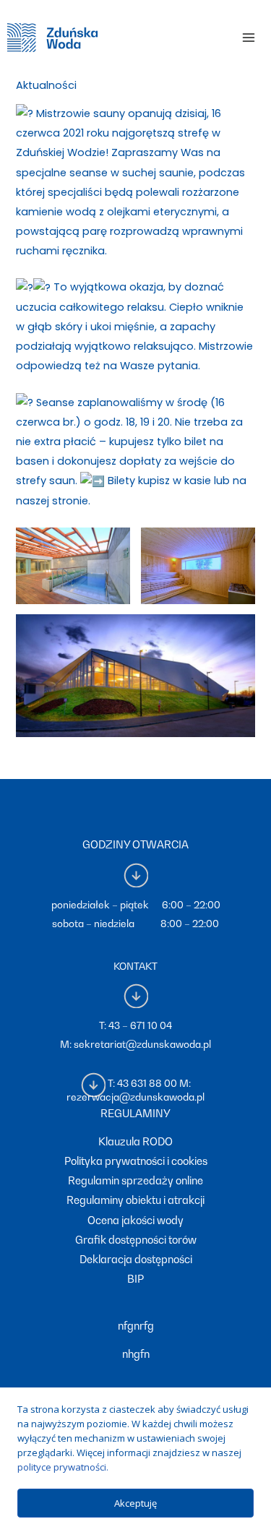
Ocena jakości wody (135, 1220)
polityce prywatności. (62, 1466)
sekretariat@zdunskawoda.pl (142, 1044)
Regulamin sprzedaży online (135, 1180)
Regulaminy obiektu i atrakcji (135, 1200)
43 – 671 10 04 (140, 1025)
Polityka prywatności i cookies (135, 1161)
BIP (135, 1279)
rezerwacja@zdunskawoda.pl (135, 1097)
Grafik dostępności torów (136, 1240)
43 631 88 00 (147, 1084)
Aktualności (46, 85)
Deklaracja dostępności (135, 1259)
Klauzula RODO (135, 1141)
